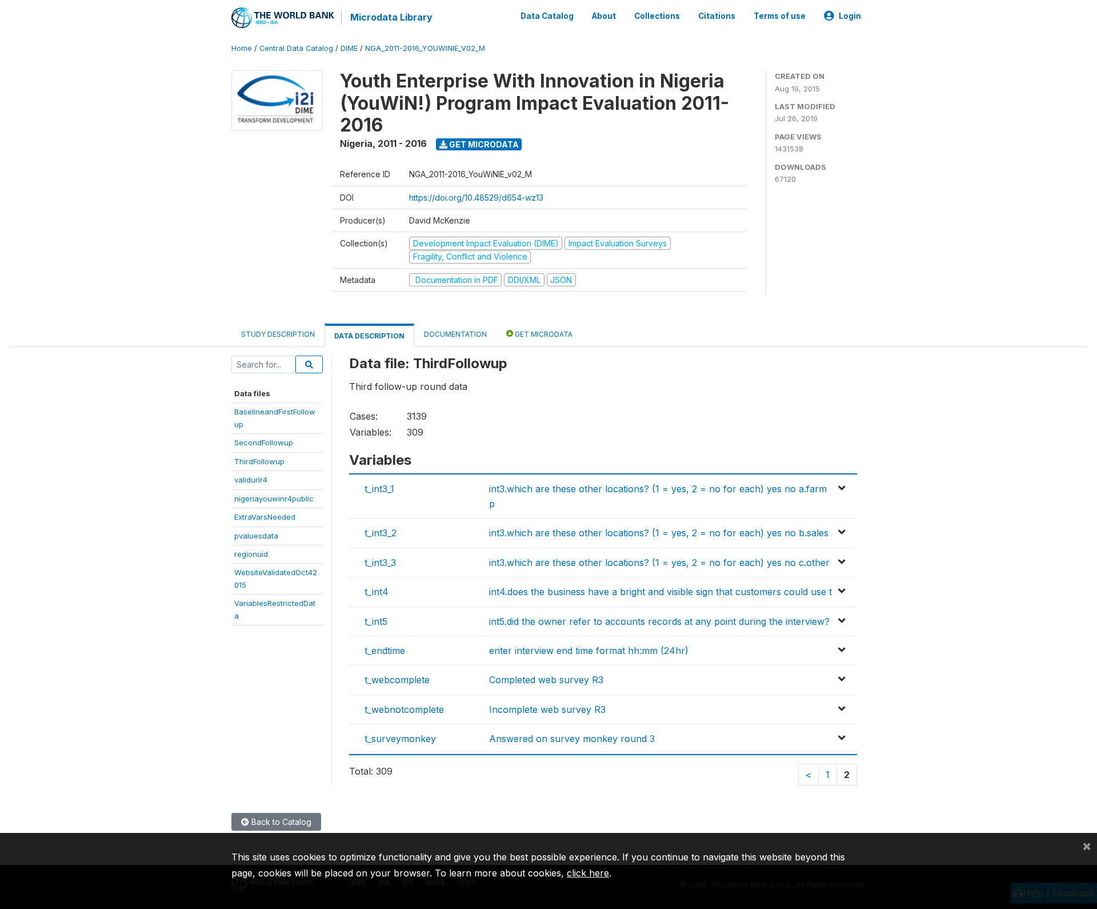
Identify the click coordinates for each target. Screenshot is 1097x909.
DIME (349, 48)
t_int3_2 (381, 533)
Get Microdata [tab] (542, 334)
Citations (716, 16)
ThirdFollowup (259, 461)
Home (241, 48)
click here (588, 873)
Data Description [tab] (369, 336)
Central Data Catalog (296, 48)
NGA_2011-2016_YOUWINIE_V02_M (425, 48)
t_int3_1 (379, 489)
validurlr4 (250, 479)
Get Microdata (483, 144)
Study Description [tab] (278, 334)
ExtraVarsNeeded (264, 516)
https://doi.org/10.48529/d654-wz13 (476, 197)
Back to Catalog (280, 822)
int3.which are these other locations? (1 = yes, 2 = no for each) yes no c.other (659, 562)
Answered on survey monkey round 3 (572, 738)
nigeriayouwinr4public (274, 498)
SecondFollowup (263, 442)
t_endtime (385, 650)
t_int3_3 (380, 562)
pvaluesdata (256, 535)
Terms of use (780, 16)
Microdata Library (391, 17)
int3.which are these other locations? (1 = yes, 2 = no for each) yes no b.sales (658, 533)
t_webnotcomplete (404, 709)
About (604, 16)
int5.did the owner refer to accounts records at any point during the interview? (659, 621)
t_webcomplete (397, 679)
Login (850, 16)
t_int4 (377, 591)
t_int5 (376, 621)
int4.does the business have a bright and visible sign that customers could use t (660, 591)
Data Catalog (547, 16)
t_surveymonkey (400, 738)
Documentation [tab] (455, 334)
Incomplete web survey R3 (547, 709)
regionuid (251, 554)
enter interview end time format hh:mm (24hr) (588, 650)
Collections (657, 16)
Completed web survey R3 (546, 679)
